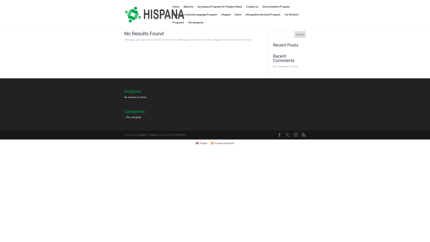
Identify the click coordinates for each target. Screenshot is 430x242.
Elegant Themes (147, 134)
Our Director (292, 14)
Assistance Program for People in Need (220, 7)
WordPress (179, 134)
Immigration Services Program (263, 14)
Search (300, 34)
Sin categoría (195, 22)
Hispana (225, 14)
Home (176, 7)
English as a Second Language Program (195, 14)
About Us (188, 7)
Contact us (252, 7)
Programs (178, 22)
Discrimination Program (276, 7)
